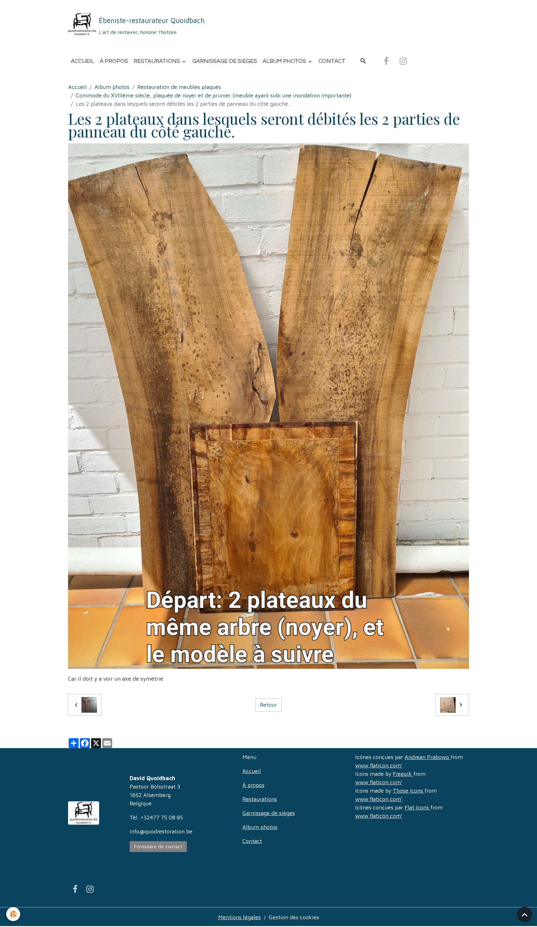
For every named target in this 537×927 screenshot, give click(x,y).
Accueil (82, 61)
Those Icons (409, 790)
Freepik (403, 774)
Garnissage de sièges (224, 61)
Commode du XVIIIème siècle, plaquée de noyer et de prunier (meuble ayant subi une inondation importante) (213, 95)
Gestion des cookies (294, 917)
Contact (332, 61)
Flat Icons (417, 807)
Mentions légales (239, 917)
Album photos (285, 61)
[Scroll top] (524, 914)
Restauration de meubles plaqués (179, 87)
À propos (114, 61)
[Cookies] (13, 914)
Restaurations (157, 61)
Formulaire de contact (158, 846)
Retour (268, 704)
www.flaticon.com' (378, 765)
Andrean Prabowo (428, 757)
